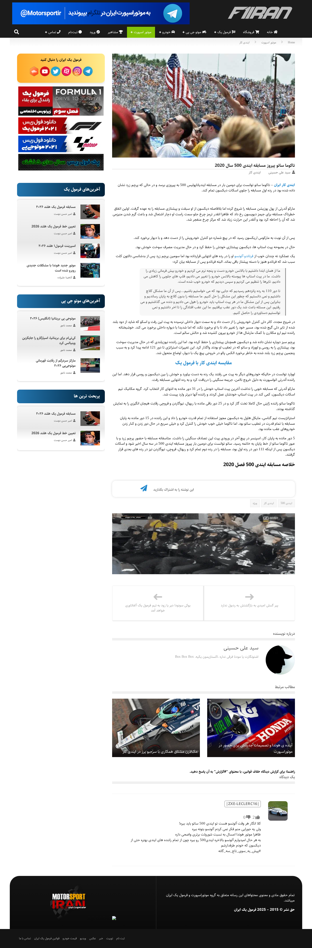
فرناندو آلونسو (243, 256)
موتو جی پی (194, 32)
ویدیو (83, 938)
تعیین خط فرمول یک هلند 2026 (53, 226)
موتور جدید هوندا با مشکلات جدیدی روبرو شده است (51, 268)
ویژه (255, 503)
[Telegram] (143, 489)
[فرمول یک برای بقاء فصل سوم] (61, 114)
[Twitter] (119, 489)
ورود (93, 32)
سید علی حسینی (279, 172)
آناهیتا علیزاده (65, 277)
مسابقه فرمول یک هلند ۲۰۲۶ (56, 207)
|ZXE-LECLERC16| (242, 804)
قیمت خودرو (70, 938)
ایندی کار (244, 42)
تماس (52, 32)
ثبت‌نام (73, 32)
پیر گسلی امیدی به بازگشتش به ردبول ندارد (249, 605)
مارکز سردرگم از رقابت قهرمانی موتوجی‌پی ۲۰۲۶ (56, 363)
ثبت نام (120, 938)
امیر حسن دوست (63, 214)
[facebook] (127, 489)
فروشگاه (249, 32)
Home (291, 42)
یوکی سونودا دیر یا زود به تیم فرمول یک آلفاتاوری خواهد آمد (157, 608)
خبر (101, 938)
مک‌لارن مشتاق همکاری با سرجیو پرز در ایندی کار (160, 752)
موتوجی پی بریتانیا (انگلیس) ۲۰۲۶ (53, 318)
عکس (92, 938)
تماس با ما (25, 938)
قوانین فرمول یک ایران (46, 938)
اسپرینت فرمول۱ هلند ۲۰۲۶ (57, 246)
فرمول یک (224, 32)
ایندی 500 (286, 503)
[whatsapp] (135, 489)
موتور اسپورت (142, 32)
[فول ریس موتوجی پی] (61, 151)
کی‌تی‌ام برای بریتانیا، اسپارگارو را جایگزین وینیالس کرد (49, 340)
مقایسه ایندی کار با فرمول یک (203, 363)
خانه (270, 32)
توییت (109, 938)
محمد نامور (66, 325)
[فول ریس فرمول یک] (61, 133)
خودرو (166, 32)
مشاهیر (113, 32)
